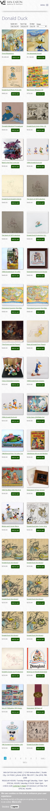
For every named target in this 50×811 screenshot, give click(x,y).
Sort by (23, 24)
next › (43, 758)
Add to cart (15, 57)
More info (16, 801)
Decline (5, 806)
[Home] (11, 2)
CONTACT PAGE (19, 786)
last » (25, 762)
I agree (15, 807)
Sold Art (14, 24)
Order (32, 24)
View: (39, 24)
